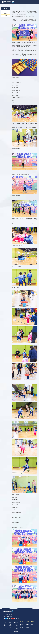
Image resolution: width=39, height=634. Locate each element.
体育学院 (16, 630)
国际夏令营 (16, 631)
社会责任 (21, 627)
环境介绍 (10, 624)
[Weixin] (9, 618)
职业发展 (32, 622)
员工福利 (32, 625)
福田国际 (5, 13)
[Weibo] (11, 618)
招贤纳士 (32, 624)
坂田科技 (5, 15)
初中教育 (16, 627)
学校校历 (5, 625)
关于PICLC (6, 622)
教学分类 (16, 622)
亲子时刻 (21, 622)
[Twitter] (4, 618)
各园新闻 (5, 10)
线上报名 (27, 625)
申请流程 (27, 624)
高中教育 (16, 628)
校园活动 (21, 625)
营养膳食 (10, 627)
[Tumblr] (18, 618)
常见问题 (27, 627)
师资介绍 (10, 622)
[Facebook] (16, 618)
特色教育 (10, 625)
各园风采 (5, 624)
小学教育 (16, 625)
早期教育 (16, 624)
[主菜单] (36, 1)
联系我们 (27, 622)
